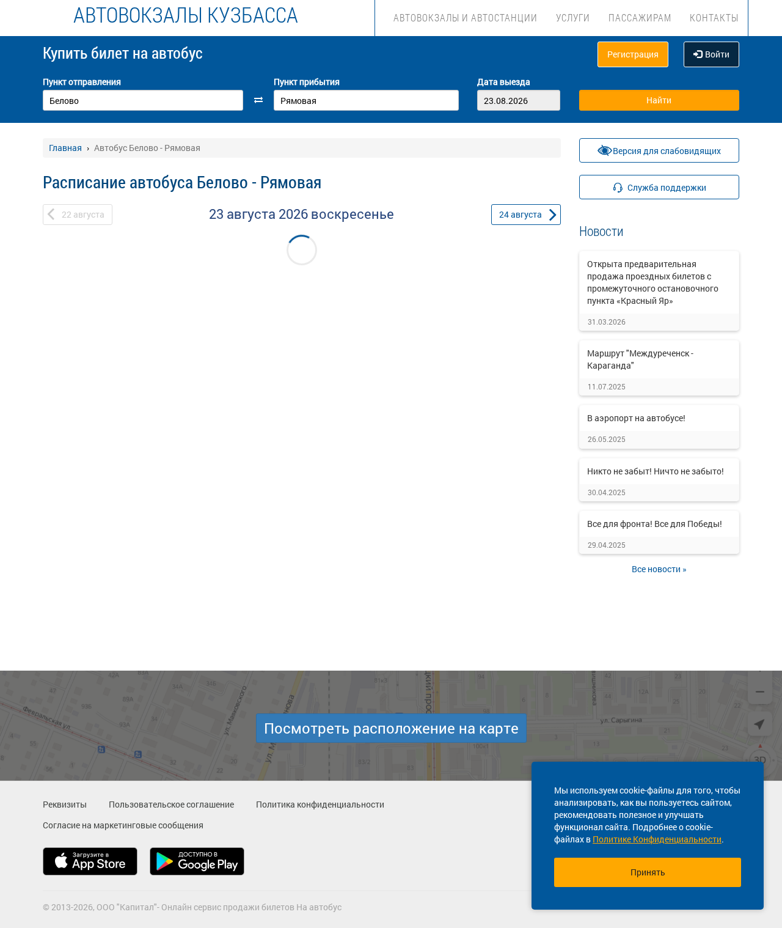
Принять (647, 872)
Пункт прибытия (307, 81)
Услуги (573, 17)
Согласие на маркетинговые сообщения (123, 825)
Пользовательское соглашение (171, 804)
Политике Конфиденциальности (657, 839)
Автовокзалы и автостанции (465, 17)
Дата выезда (503, 81)
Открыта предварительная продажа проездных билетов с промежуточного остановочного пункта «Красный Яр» (652, 282)
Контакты (714, 17)
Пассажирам (639, 17)
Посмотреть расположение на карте (391, 728)
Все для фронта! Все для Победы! (654, 523)
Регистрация (633, 54)
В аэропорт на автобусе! (636, 418)
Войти (717, 54)
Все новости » (659, 569)
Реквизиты (65, 804)
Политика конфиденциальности (320, 804)
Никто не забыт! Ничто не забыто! (655, 471)
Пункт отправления (82, 81)
